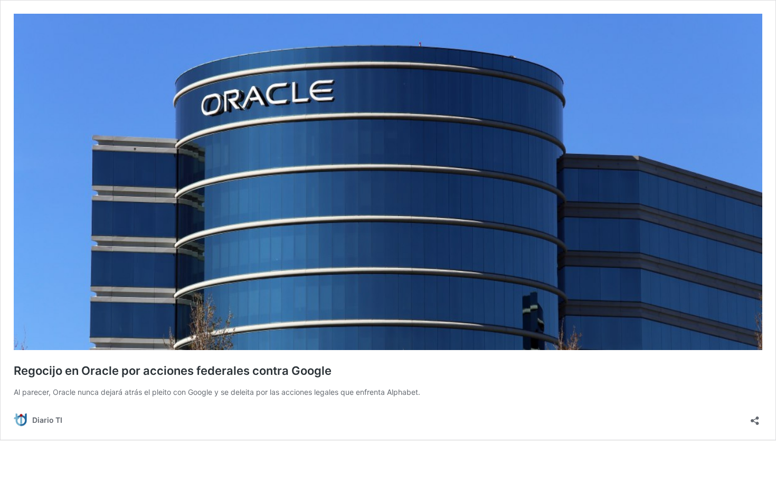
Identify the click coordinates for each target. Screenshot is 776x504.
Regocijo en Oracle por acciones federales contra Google (173, 370)
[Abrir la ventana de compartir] (754, 417)
